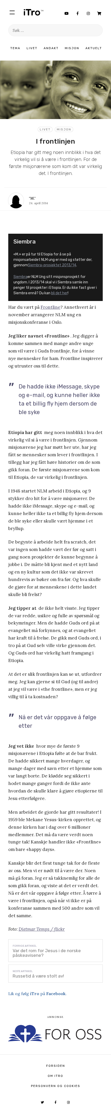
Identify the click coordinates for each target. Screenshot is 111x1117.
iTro (33, 12)
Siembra (20, 277)
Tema (15, 48)
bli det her (59, 293)
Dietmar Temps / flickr (42, 929)
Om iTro (55, 1076)
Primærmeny (12, 12)
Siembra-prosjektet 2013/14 (52, 265)
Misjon (72, 48)
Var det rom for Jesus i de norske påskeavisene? (47, 953)
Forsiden (55, 1066)
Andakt (51, 48)
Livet (32, 48)
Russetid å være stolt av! (38, 976)
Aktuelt (93, 48)
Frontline (50, 307)
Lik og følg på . (37, 993)
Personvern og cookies (55, 1086)
